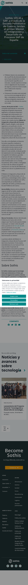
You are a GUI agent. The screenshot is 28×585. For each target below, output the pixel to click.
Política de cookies (11, 292)
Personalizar (14, 300)
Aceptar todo (14, 296)
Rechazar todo (14, 304)
